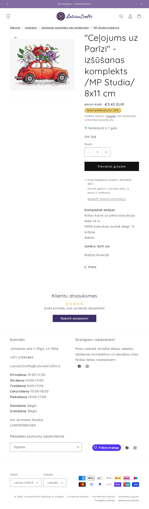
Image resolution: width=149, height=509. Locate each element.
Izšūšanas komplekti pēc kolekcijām (65, 27)
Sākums (15, 27)
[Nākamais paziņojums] (142, 4)
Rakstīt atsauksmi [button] (74, 318)
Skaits (88, 144)
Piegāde (111, 116)
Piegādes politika (104, 500)
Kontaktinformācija (103, 496)
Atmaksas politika (128, 500)
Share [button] (92, 267)
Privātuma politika (78, 496)
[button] (8, 16)
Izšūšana (31, 27)
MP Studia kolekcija (106, 27)
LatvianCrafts (32, 496)
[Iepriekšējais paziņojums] (7, 4)
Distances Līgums (129, 496)
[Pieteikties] (77, 447)
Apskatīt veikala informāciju (107, 199)
